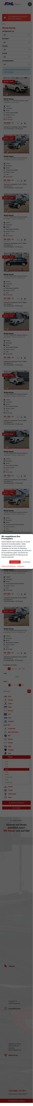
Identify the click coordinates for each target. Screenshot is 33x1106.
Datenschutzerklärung (8, 566)
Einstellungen (26, 562)
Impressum (20, 566)
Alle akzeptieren (15, 562)
